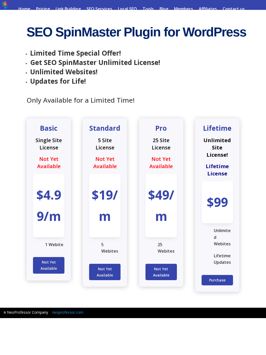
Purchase (217, 280)
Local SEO (127, 9)
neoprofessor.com (67, 312)
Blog (163, 9)
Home (24, 9)
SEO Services (99, 9)
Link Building (68, 9)
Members (183, 9)
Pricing (43, 9)
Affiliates (208, 9)
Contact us (234, 9)
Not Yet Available (49, 265)
